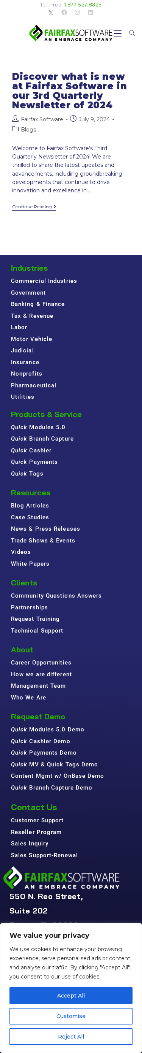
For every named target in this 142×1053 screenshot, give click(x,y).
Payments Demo (44, 752)
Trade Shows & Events (43, 540)
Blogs (28, 129)
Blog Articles (30, 505)
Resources (30, 492)
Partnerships (29, 607)
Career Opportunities (41, 662)
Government (28, 292)
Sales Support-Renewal (44, 855)
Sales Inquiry (29, 843)
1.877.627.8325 (83, 5)
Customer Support (37, 820)
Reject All (71, 1036)
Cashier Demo (40, 741)
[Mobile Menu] (118, 33)
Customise (71, 1016)
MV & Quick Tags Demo (54, 764)
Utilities (22, 396)
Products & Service (46, 414)
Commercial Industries (44, 281)
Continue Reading (34, 206)
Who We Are (28, 697)
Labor (19, 327)
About (22, 649)
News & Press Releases (45, 528)
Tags (27, 473)
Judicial (22, 350)
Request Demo (38, 716)
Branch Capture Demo (52, 787)
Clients (24, 582)
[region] (71, 988)
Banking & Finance (38, 304)
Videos (21, 552)
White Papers (30, 563)
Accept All (71, 995)
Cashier (31, 450)
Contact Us (34, 807)
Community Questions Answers (56, 595)
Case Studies (30, 517)
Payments (34, 461)
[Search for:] (129, 33)
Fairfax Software (42, 119)
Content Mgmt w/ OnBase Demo (58, 775)
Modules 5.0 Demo (47, 729)
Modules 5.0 (38, 427)
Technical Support (37, 630)
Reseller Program (36, 832)
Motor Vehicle (31, 339)
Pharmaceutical (33, 385)
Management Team (38, 685)
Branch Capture (42, 438)
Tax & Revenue (32, 315)
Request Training (35, 618)
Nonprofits (26, 373)
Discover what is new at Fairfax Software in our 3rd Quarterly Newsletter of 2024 (69, 91)
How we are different (41, 674)
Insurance (25, 362)
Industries (29, 268)
